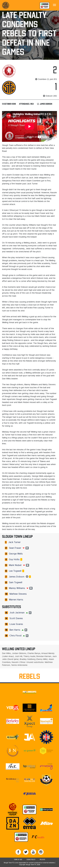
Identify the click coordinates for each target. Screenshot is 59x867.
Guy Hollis (14, 559)
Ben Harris (14, 630)
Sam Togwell (15, 582)
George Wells (16, 554)
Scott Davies (16, 618)
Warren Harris (16, 600)
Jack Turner (14, 542)
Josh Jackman (16, 613)
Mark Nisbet (15, 565)
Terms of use (18, 859)
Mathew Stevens (18, 594)
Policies (42, 859)
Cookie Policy (31, 859)
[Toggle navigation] (54, 4)
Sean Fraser (15, 548)
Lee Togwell (15, 571)
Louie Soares (16, 624)
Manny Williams (17, 588)
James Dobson (16, 577)
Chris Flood (15, 636)
